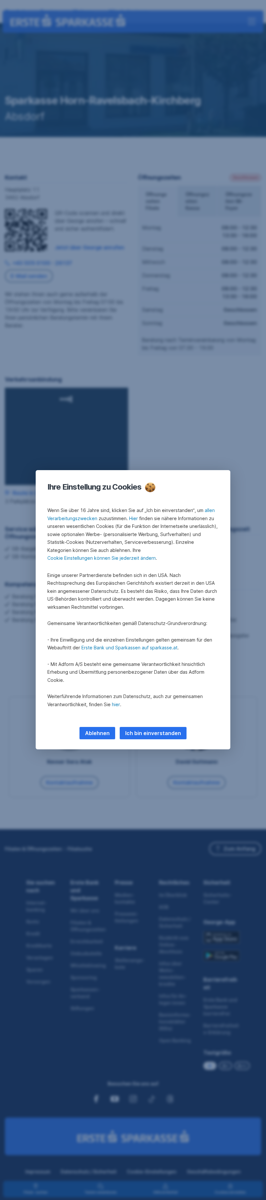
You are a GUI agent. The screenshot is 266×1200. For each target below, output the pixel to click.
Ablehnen (97, 733)
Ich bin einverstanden (153, 733)
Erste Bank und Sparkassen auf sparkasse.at (129, 647)
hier (116, 704)
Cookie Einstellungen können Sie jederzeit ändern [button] (101, 558)
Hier (133, 518)
